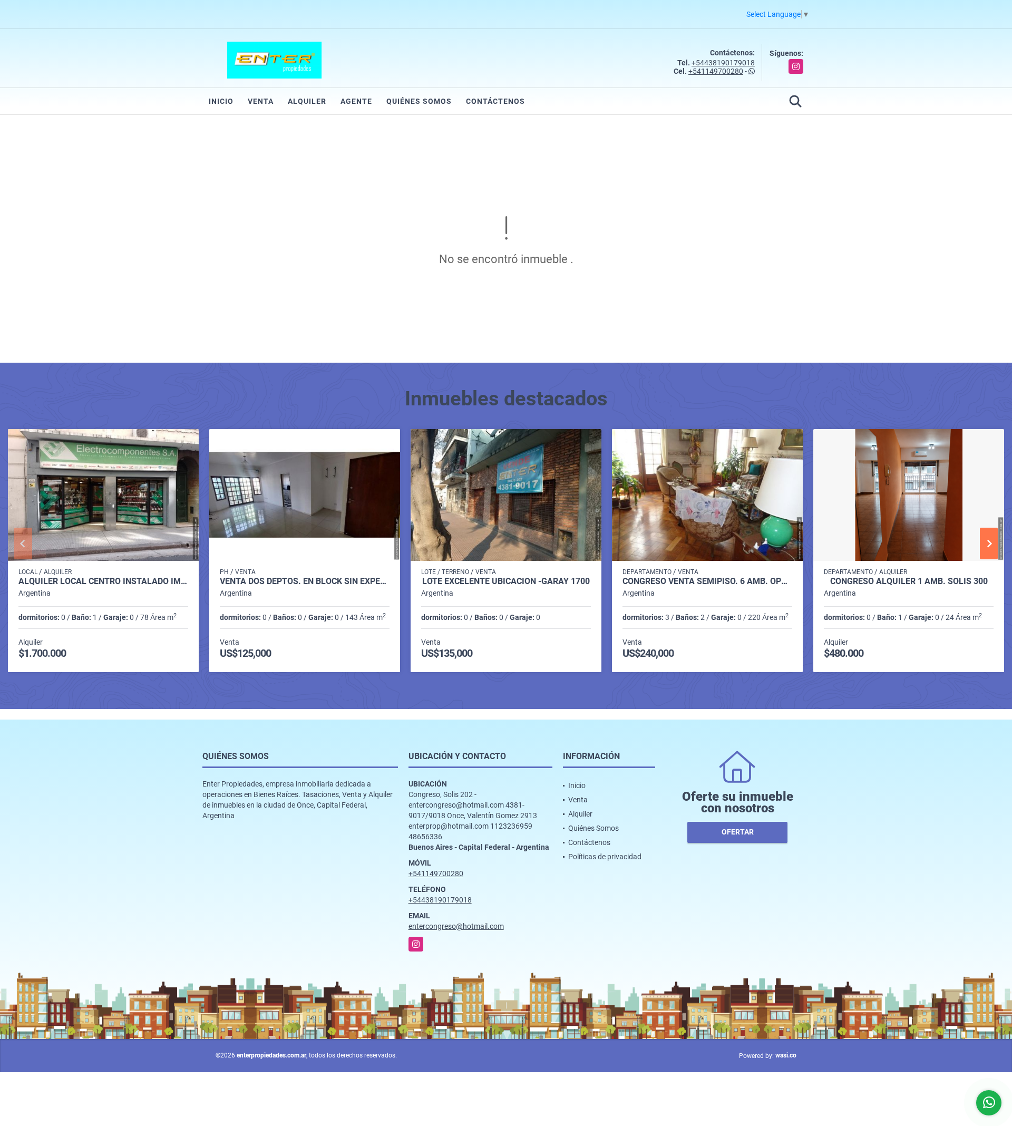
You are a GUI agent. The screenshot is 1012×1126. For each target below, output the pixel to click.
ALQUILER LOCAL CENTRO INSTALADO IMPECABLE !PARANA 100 (103, 581)
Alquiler (307, 101)
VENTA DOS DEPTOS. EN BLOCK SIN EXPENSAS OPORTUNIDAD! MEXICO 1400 (305, 581)
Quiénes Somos (419, 101)
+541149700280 (715, 71)
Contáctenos (495, 101)
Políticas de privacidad (604, 856)
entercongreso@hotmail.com (456, 926)
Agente (356, 101)
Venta (261, 101)
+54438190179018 (723, 63)
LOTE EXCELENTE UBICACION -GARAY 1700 (506, 581)
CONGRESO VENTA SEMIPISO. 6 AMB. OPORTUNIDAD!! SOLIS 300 (707, 581)
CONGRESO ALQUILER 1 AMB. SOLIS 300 (909, 581)
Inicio (221, 101)
